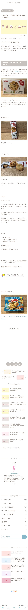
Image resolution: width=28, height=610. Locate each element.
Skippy (17, 71)
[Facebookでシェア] (12, 364)
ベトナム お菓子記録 (8, 10)
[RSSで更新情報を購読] (15, 484)
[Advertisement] (14, 344)
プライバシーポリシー (7, 605)
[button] (20, 364)
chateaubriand (14, 473)
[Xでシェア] (8, 364)
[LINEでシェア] (16, 364)
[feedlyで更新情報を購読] (13, 484)
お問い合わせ (21, 605)
